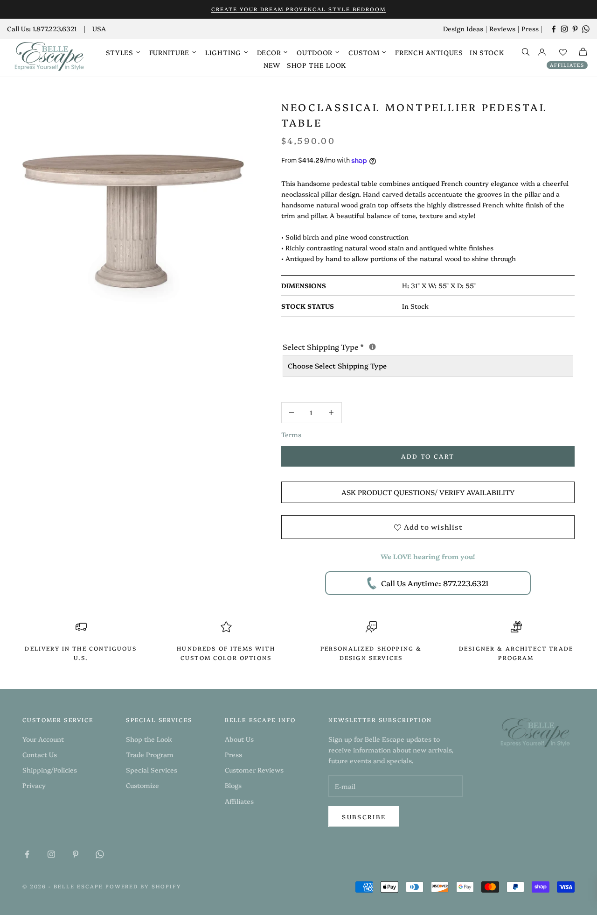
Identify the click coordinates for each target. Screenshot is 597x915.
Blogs (233, 785)
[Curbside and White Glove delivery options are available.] (372, 346)
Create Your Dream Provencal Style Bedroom (298, 9)
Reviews (502, 28)
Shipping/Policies (49, 769)
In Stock (487, 52)
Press (530, 28)
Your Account (43, 739)
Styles (119, 52)
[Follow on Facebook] (553, 29)
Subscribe (364, 816)
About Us (239, 739)
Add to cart (427, 456)
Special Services (151, 769)
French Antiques (429, 52)
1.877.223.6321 (55, 28)
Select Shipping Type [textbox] (402, 346)
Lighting (223, 52)
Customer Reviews (254, 769)
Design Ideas (463, 28)
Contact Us (39, 754)
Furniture (169, 52)
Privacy (34, 785)
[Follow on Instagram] (564, 29)
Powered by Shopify (143, 886)
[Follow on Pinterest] (575, 29)
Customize (142, 785)
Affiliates (567, 65)
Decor (269, 52)
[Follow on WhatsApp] (586, 29)
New (272, 65)
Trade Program (150, 754)
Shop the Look (316, 65)
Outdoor (315, 52)
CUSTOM (363, 52)
